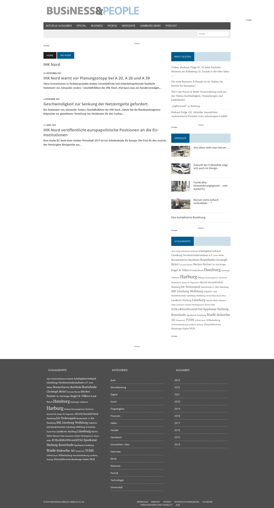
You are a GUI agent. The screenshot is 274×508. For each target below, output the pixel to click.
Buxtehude (207, 260)
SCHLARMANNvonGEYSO (187, 309)
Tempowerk (180, 320)
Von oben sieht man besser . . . (211, 147)
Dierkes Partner (202, 264)
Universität (116, 487)
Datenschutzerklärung (186, 502)
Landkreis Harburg (181, 300)
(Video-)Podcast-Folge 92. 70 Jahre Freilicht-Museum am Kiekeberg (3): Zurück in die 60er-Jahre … (200, 71)
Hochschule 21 (208, 287)
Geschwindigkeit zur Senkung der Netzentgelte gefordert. (96, 103)
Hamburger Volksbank (79, 402)
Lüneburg (199, 300)
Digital (114, 394)
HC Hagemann (193, 282)
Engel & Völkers (181, 270)
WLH (192, 328)
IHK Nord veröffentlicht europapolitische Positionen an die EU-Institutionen (101, 132)
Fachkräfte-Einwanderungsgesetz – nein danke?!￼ (210, 186)
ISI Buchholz (211, 295)
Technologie (117, 480)
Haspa (184, 282)
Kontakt (155, 502)
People (112, 25)
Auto (113, 380)
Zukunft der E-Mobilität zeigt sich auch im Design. (210, 166)
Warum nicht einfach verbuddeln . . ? (206, 201)
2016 (177, 430)
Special (81, 25)
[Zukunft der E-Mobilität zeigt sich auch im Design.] (180, 172)
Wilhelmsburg (213, 320)
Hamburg (212, 269)
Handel (114, 430)
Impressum (142, 502)
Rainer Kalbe (210, 305)
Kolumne (115, 465)
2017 (177, 423)
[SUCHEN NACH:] (213, 33)
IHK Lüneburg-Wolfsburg (187, 291)
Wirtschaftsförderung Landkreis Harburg (187, 324)
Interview (116, 451)
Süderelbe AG (65, 450)
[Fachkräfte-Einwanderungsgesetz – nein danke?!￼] (180, 189)
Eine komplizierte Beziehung (188, 217)
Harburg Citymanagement (208, 278)
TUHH (190, 320)
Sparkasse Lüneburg (196, 315)
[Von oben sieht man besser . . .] (180, 154)
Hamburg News (150, 25)
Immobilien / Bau (120, 444)
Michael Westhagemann (194, 304)
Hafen (114, 423)
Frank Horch (197, 270)
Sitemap (167, 502)
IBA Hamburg (221, 286)
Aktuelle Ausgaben (59, 25)
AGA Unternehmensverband (184, 251)
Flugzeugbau (117, 408)
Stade (211, 314)
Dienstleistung (118, 387)
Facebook (207, 502)
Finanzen (115, 415)
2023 (177, 380)
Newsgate (128, 25)
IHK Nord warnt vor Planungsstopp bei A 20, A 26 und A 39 (96, 78)
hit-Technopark (190, 287)
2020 (177, 401)
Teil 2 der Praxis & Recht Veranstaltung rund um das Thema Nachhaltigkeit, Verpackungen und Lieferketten (198, 96)
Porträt (114, 473)
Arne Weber (218, 255)
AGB (178, 505)
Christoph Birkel (56, 391)
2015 (177, 437)
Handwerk (116, 437)
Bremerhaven (179, 260)
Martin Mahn (212, 300)
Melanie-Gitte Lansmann (63, 436)
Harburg (188, 277)
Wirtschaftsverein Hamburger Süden (71, 459)
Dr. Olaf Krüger (219, 264)
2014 (177, 444)
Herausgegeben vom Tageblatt (156, 505)
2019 (177, 408)
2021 (177, 394)
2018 (177, 415)
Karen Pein (221, 295)
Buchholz (193, 260)
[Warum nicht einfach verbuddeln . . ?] (180, 206)
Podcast (171, 25)
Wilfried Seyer (200, 320)
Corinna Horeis (185, 264)
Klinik (114, 458)
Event (114, 401)
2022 (177, 387)
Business (97, 25)
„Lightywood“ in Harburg (185, 106)
